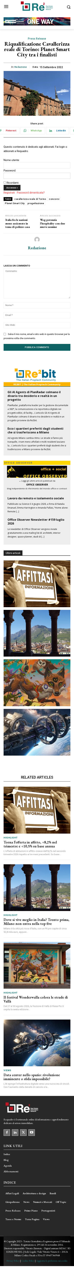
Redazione (20, 67)
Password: (10, 170)
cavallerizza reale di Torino (30, 199)
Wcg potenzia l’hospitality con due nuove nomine (52, 223)
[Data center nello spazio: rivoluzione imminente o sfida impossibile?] (37, 732)
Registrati (9, 192)
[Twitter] (23, 1132)
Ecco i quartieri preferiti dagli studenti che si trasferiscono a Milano (35, 430)
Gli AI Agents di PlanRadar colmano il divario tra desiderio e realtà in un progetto (34, 396)
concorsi (54, 199)
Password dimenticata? (31, 192)
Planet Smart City (15, 203)
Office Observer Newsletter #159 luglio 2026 (36, 521)
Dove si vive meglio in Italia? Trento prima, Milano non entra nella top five (36, 921)
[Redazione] (37, 239)
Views (7, 1070)
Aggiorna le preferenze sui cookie (52, 1260)
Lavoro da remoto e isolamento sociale (36, 498)
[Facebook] (7, 1132)
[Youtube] (31, 1132)
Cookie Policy (27, 1260)
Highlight (11, 837)
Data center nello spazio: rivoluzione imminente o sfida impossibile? (32, 1077)
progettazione (35, 203)
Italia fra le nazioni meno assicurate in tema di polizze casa (17, 223)
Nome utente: (12, 160)
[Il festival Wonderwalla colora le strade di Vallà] (37, 682)
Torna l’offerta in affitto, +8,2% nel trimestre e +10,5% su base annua (30, 844)
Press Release (37, 38)
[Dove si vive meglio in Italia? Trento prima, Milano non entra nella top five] (37, 633)
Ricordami (12, 182)
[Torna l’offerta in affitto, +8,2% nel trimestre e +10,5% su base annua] (37, 583)
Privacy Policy (12, 1260)
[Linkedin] (15, 1132)
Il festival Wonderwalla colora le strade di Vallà (36, 999)
